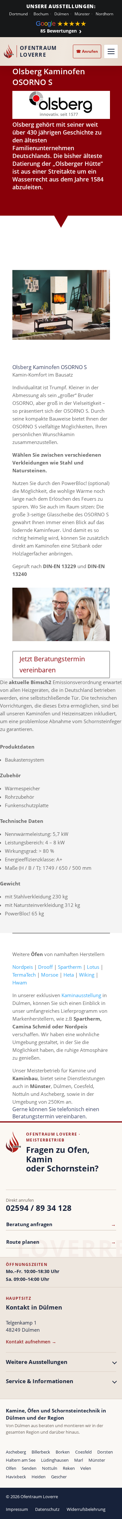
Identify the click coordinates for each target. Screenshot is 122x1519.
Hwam (19, 982)
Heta (68, 974)
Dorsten (105, 1452)
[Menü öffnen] (111, 51)
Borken (63, 1452)
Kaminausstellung (81, 995)
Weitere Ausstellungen (36, 1362)
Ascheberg (16, 1452)
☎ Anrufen (87, 51)
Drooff (45, 967)
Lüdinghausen (55, 1460)
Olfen (11, 1468)
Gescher (59, 1477)
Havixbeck (16, 1477)
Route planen (61, 1242)
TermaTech (24, 974)
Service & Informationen (39, 1381)
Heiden (39, 1477)
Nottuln (49, 1468)
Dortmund (18, 14)
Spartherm (70, 967)
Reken (69, 1468)
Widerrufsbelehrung (86, 1509)
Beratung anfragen (61, 1224)
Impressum (17, 1509)
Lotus (93, 967)
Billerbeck (41, 1452)
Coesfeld (83, 1452)
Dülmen (61, 14)
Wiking (86, 974)
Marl (78, 1460)
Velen (85, 1468)
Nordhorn (104, 14)
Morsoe (49, 974)
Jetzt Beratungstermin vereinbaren (52, 664)
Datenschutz (47, 1509)
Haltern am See (20, 1460)
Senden (29, 1468)
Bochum (41, 14)
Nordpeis (22, 967)
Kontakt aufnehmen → (31, 1342)
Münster (82, 14)
